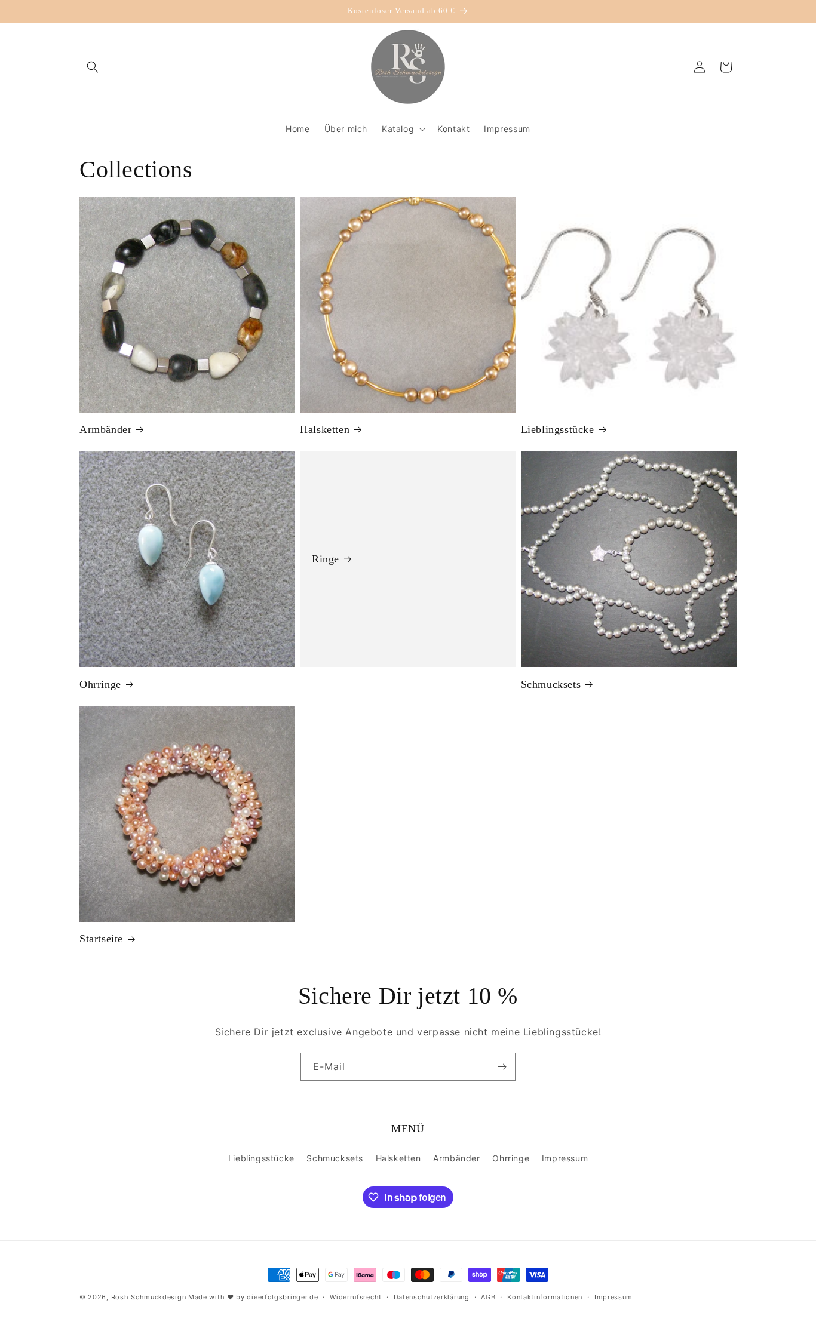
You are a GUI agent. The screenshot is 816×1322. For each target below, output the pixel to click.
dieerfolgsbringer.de (282, 1297)
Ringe (325, 559)
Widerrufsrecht (356, 1297)
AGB (488, 1297)
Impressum (565, 1158)
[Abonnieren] (502, 1067)
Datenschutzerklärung (432, 1297)
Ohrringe (100, 684)
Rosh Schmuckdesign (148, 1297)
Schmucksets (551, 684)
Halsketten (324, 429)
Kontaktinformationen (544, 1297)
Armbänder (105, 429)
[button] (92, 67)
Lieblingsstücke (557, 429)
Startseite (101, 939)
